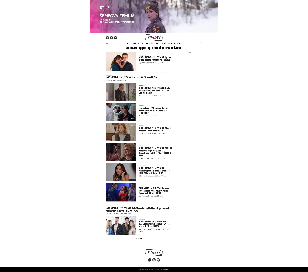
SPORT (178, 43)
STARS (157, 43)
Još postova (139, 239)
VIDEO (147, 43)
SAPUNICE (164, 43)
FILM (152, 43)
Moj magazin (171, 43)
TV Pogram (140, 43)
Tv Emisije (133, 43)
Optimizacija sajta (165, 269)
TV (127, 43)
